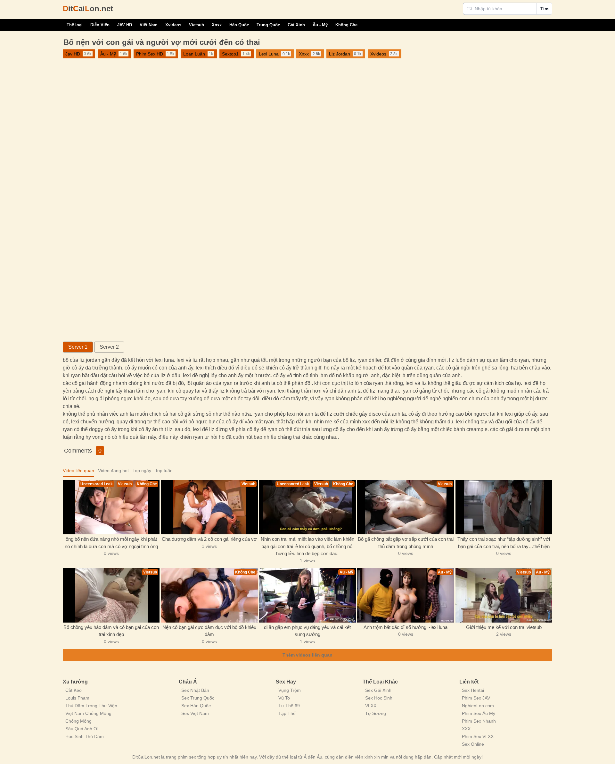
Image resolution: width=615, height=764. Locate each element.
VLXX (370, 705)
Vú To (284, 697)
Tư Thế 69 (289, 705)
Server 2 (109, 347)
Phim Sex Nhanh (479, 721)
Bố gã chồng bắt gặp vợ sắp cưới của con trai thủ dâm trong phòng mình (406, 542)
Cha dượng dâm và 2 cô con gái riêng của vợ (209, 539)
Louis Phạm (77, 697)
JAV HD (124, 24)
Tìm (544, 8)
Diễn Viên (100, 24)
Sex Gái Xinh (378, 690)
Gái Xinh (296, 24)
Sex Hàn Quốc (196, 705)
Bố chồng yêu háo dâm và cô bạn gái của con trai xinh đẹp (111, 630)
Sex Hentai (473, 690)
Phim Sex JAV (476, 697)
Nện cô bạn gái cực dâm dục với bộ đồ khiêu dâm (209, 630)
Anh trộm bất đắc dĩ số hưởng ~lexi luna (405, 627)
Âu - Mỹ (320, 24)
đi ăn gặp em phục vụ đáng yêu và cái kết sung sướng (307, 630)
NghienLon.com (478, 705)
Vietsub (196, 24)
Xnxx (217, 24)
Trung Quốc (268, 24)
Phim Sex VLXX (478, 736)
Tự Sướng (375, 713)
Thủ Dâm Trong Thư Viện (91, 705)
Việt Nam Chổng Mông (88, 713)
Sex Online (473, 744)
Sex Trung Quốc (197, 697)
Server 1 (77, 347)
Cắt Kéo (73, 690)
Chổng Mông (78, 721)
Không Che (346, 24)
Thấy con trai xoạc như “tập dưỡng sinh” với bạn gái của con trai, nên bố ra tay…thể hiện (503, 542)
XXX (466, 728)
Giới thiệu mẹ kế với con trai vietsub (504, 627)
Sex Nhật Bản (195, 690)
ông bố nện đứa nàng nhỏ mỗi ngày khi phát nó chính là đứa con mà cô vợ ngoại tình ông (111, 542)
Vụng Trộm (289, 690)
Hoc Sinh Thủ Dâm (84, 736)
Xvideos (173, 24)
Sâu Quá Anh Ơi (81, 728)
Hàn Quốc (239, 24)
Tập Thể (287, 713)
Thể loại (75, 24)
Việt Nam (149, 24)
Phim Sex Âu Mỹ (478, 713)
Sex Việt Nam (195, 713)
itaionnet (88, 8)
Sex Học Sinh (378, 697)
